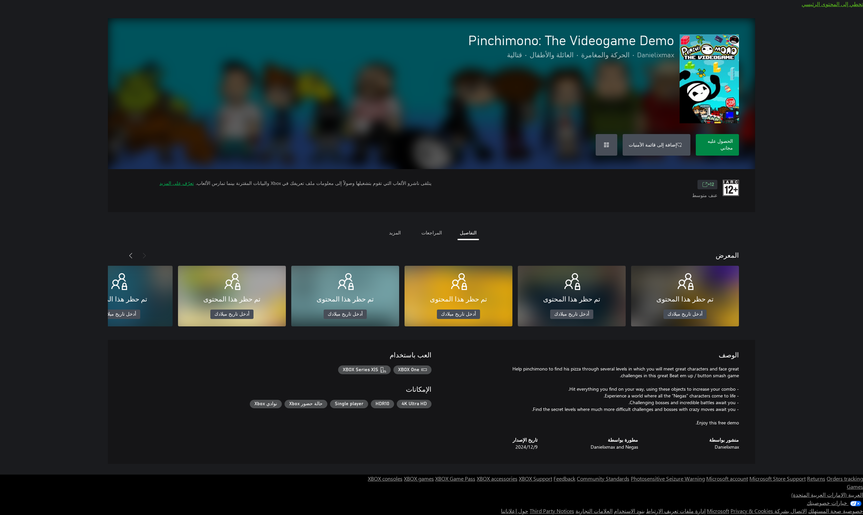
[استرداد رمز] (606, 145)
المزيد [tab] (395, 232)
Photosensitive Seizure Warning (668, 478)
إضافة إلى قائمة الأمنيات (653, 144)
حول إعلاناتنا (514, 510)
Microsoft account (727, 478)
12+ (711, 184)
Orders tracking (845, 478)
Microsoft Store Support (777, 478)
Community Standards (603, 478)
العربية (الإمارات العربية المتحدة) (827, 494)
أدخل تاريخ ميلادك (685, 314)
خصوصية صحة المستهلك (835, 510)
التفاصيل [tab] (468, 232)
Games (855, 486)
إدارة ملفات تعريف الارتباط (676, 510)
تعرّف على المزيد (176, 183)
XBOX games (419, 478)
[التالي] (131, 255)
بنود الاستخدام (629, 510)
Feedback (564, 478)
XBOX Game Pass (455, 478)
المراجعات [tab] (431, 232)
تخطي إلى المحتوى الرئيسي (832, 3)
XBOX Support (535, 478)
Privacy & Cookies (752, 510)
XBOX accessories (497, 478)
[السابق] (144, 255)
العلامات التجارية (594, 510)
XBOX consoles (385, 478)
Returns (816, 478)
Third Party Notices (552, 510)
